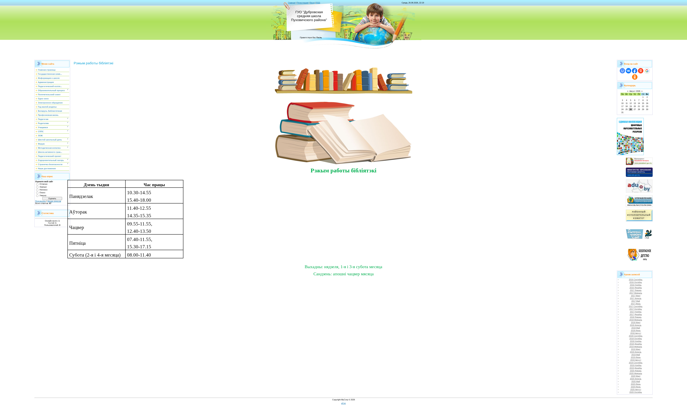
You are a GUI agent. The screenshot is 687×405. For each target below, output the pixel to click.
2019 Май (635, 355)
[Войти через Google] (647, 71)
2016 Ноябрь (636, 285)
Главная (291, 3)
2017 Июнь (636, 304)
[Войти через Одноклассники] (634, 77)
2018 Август (635, 333)
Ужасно (43, 195)
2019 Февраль (635, 347)
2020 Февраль (635, 373)
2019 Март (635, 349)
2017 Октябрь (635, 309)
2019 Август (635, 360)
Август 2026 (634, 91)
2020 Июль (636, 387)
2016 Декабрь (636, 288)
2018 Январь (636, 317)
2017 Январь (636, 290)
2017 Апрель (635, 298)
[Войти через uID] (622, 70)
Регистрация (302, 3)
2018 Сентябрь (635, 336)
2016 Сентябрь (635, 280)
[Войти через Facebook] (634, 70)
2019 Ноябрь (636, 365)
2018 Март (635, 322)
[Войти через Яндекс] (640, 70)
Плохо (42, 193)
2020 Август (635, 389)
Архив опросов (54, 201)
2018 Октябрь (635, 338)
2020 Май (635, 381)
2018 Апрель (635, 325)
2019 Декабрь (636, 368)
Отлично (43, 184)
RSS (318, 3)
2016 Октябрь (635, 282)
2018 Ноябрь (636, 341)
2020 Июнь (636, 384)
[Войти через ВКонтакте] (628, 70)
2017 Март (635, 296)
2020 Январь (636, 371)
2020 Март (635, 376)
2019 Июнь (636, 357)
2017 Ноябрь (636, 312)
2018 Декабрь (636, 344)
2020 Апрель (635, 379)
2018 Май (635, 328)
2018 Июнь (636, 330)
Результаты (40, 201)
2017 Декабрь (636, 314)
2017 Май (635, 301)
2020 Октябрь (635, 392)
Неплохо (43, 190)
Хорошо (43, 187)
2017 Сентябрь (635, 306)
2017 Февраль (635, 293)
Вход (312, 3)
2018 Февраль (635, 320)
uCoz (343, 403)
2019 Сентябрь (635, 363)
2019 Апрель (635, 352)
